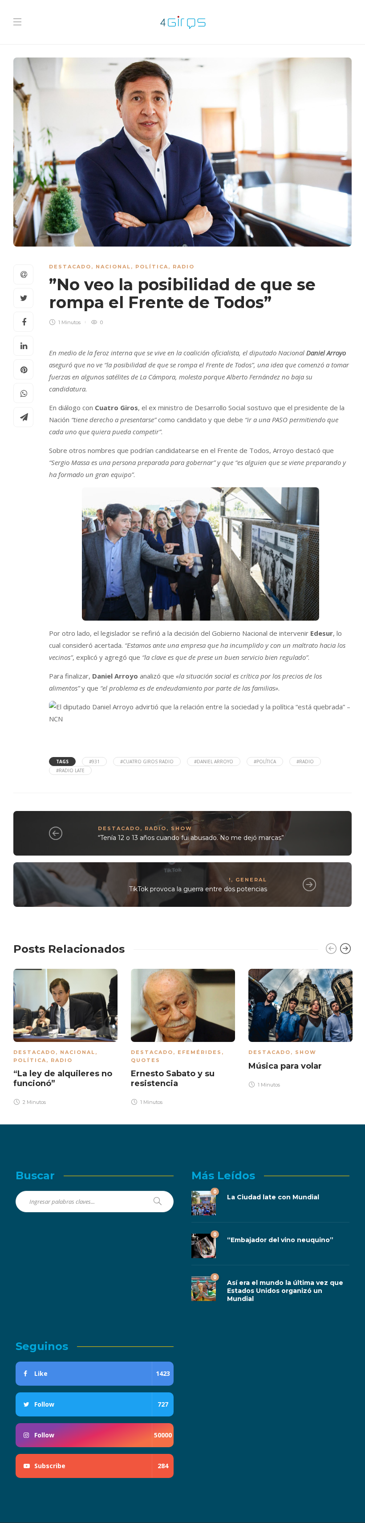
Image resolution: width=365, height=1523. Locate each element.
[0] (203, 1202)
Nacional (113, 266)
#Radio (305, 761)
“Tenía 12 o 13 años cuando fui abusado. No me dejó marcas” (191, 838)
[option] (65, 1038)
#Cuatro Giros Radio (147, 761)
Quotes (145, 1060)
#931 (94, 761)
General (251, 880)
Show (181, 828)
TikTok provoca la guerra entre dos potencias (198, 889)
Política (151, 266)
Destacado (70, 266)
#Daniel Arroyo (213, 761)
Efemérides (200, 1052)
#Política (265, 761)
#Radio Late (70, 770)
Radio (184, 266)
